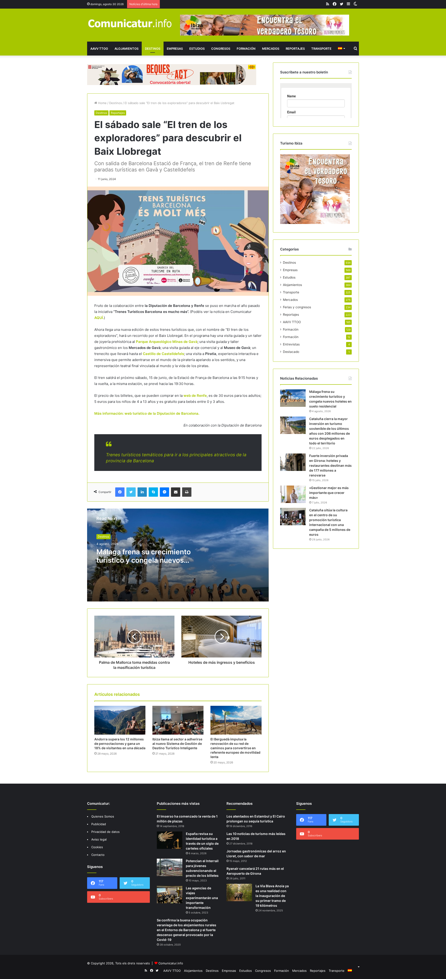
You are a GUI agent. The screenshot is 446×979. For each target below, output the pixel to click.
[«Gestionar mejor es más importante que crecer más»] (293, 494)
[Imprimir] (186, 492)
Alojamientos (126, 48)
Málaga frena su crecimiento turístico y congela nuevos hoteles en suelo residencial (143, 560)
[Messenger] (164, 492)
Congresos (220, 48)
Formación (246, 48)
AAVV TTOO (99, 48)
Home (102, 103)
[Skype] (153, 492)
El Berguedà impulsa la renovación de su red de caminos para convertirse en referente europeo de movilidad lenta (235, 748)
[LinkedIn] (142, 492)
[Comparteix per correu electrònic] (175, 492)
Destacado (291, 352)
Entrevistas (291, 344)
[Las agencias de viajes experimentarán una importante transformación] (169, 894)
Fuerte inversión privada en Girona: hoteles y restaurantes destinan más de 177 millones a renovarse (330, 465)
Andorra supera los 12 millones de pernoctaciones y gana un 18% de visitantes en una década (119, 743)
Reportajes (295, 48)
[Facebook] (120, 492)
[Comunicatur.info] (130, 23)
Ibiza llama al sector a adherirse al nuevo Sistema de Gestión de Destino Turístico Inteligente (177, 743)
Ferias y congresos (297, 307)
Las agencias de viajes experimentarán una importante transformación (202, 898)
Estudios (197, 48)
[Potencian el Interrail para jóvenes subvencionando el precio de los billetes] (169, 867)
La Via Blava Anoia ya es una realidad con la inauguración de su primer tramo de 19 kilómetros (272, 895)
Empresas (175, 48)
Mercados (270, 48)
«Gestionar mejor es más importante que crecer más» (329, 492)
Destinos (152, 48)
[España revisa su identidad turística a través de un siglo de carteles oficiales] (169, 840)
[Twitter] (131, 492)
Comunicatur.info (170, 963)
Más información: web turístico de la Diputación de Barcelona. (146, 413)
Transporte (321, 48)
